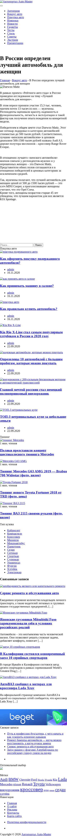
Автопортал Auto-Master (36, 834)
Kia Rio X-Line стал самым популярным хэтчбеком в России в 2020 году (31, 334)
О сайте (12, 806)
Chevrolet (24, 779)
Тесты (10, 30)
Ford (34, 779)
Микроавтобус (16, 543)
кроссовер (31, 789)
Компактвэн (14, 533)
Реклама (12, 809)
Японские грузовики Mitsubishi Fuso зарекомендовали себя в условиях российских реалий (28, 623)
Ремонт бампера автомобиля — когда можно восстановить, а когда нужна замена (34, 742)
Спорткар (13, 556)
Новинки (12, 20)
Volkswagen (53, 784)
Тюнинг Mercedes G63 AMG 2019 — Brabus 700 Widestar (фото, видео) (33, 473)
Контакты (13, 812)
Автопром (13, 10)
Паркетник (14, 546)
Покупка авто (15, 17)
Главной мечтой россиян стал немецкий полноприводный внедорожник (31, 391)
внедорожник (9, 790)
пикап (51, 790)
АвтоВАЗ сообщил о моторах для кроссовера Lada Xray (26, 686)
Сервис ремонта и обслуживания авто (29, 593)
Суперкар (13, 559)
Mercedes (6, 784)
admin (10, 269)
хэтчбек (4, 793)
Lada (62, 779)
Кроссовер (13, 536)
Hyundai (48, 780)
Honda (41, 780)
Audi (4, 779)
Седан (11, 549)
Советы (11, 36)
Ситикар (12, 552)
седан (60, 789)
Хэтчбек (12, 569)
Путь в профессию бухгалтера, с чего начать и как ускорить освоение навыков (35, 735)
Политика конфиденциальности (26, 822)
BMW (13, 779)
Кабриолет (13, 530)
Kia (55, 779)
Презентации (15, 43)
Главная (12, 803)
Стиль (11, 33)
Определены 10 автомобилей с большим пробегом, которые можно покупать (31, 361)
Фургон (12, 565)
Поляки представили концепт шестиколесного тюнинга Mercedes (27, 452)
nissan (17, 784)
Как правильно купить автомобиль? (28, 309)
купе (46, 790)
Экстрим (12, 39)
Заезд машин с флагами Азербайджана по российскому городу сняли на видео (32, 751)
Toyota (39, 784)
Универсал (13, 562)
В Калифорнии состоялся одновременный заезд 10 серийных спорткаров (32, 656)
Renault (27, 784)
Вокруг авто (14, 14)
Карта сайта (14, 816)
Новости (12, 23)
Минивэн (13, 540)
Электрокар (14, 572)
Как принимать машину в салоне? (27, 286)
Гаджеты (12, 26)
